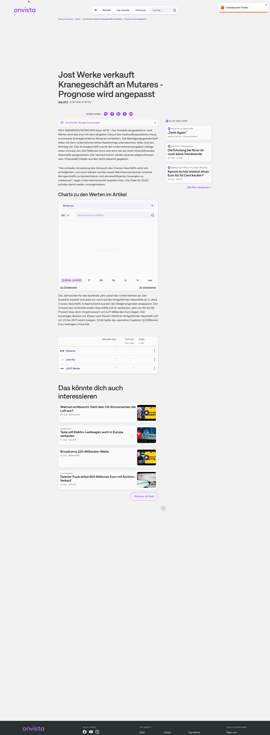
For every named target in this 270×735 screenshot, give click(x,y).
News (77, 19)
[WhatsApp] (118, 114)
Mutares (70, 350)
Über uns (231, 732)
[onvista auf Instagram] (97, 732)
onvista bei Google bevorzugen (82, 122)
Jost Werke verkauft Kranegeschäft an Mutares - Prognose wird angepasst (114, 19)
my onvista (123, 10)
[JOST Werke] (63, 368)
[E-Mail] (131, 114)
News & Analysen (65, 19)
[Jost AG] (63, 359)
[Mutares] (63, 350)
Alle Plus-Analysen (198, 187)
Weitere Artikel (144, 496)
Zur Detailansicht (68, 287)
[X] (125, 114)
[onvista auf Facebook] (85, 732)
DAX (142, 732)
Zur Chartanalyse (147, 287)
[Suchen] (174, 10)
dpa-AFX (63, 102)
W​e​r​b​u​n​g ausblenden (162, 42)
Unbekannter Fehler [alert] (236, 7)
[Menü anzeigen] (96, 10)
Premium (141, 10)
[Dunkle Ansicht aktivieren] (29, 1)
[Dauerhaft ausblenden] (155, 122)
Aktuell (107, 10)
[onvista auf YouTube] (91, 732)
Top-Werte (194, 732)
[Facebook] (112, 114)
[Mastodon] (106, 114)
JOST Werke (73, 368)
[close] (265, 5)
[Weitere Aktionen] (154, 350)
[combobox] (115, 215)
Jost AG (70, 359)
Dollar (167, 732)
